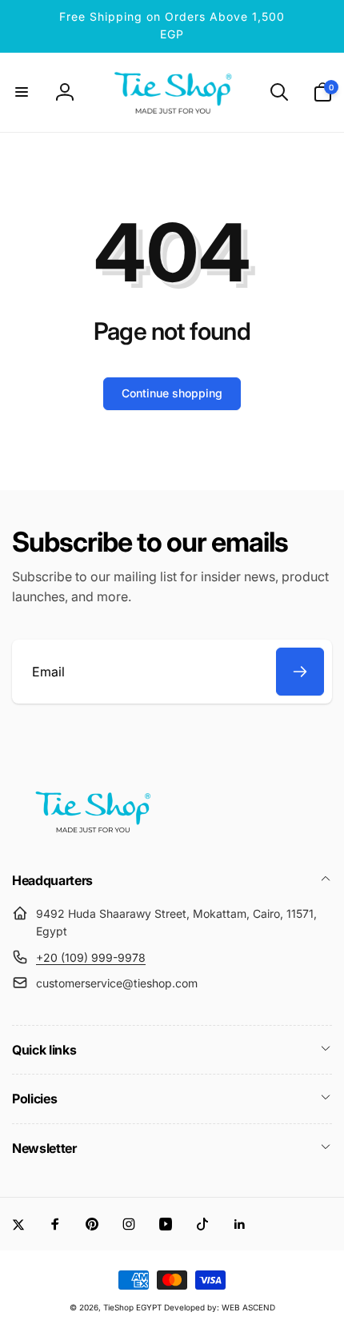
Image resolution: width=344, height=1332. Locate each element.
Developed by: (193, 1307)
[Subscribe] (300, 672)
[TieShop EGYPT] (92, 838)
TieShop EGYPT (132, 1307)
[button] (21, 92)
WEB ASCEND (248, 1307)
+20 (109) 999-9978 (91, 957)
